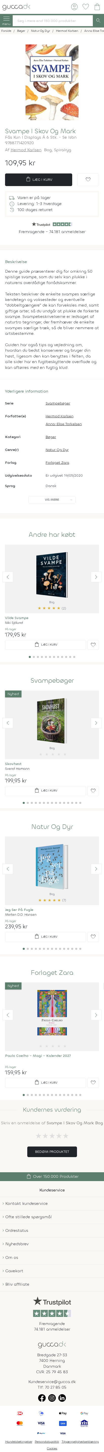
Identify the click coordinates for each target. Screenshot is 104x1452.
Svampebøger (58, 403)
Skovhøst (13, 764)
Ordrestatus (16, 1230)
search (98, 20)
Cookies (52, 1448)
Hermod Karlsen (26, 149)
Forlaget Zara (57, 462)
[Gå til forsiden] (52, 1344)
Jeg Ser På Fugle (19, 910)
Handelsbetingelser (18, 1442)
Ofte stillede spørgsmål (28, 1216)
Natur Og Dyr (57, 449)
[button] (8, 577)
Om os (11, 1257)
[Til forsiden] (16, 6)
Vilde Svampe (17, 618)
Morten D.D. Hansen (21, 914)
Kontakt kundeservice (26, 1203)
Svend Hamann (17, 769)
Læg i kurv (38, 179)
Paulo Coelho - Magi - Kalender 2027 (38, 1056)
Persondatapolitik (47, 1442)
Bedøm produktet (52, 1151)
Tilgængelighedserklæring (80, 1442)
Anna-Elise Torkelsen (64, 424)
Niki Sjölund (14, 623)
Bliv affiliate (17, 1284)
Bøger (51, 437)
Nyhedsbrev (17, 1243)
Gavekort (14, 1270)
